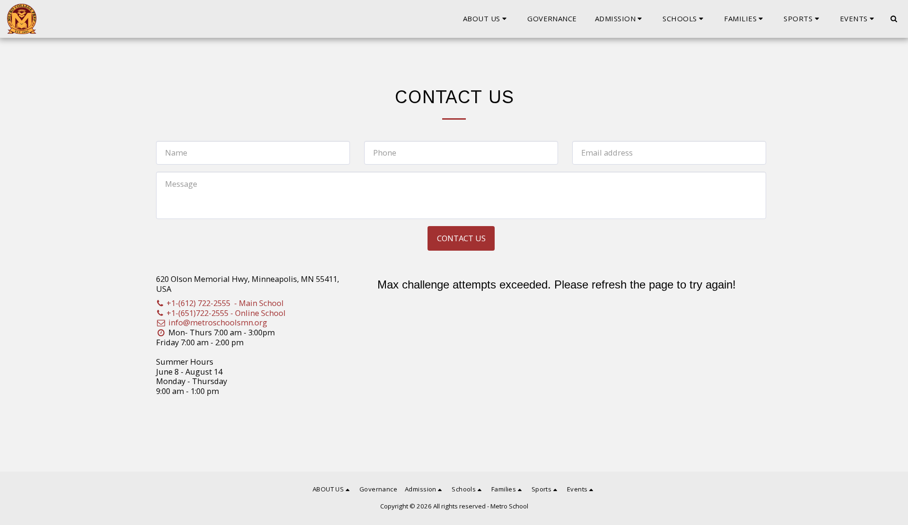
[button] (486, 19)
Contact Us (461, 238)
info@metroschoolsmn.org (217, 322)
